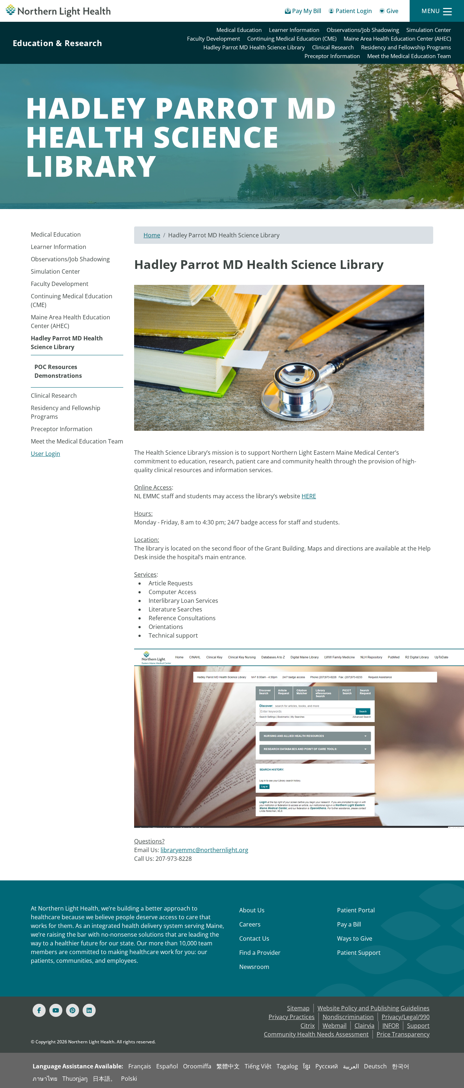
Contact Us (254, 938)
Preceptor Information (332, 56)
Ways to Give (354, 938)
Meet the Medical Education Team (409, 56)
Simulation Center (428, 29)
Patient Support (359, 953)
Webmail (335, 1026)
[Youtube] (55, 1010)
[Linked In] (89, 1010)
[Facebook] (39, 1010)
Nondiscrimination (348, 1017)
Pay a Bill (349, 924)
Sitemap (298, 1008)
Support (418, 1026)
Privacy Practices (292, 1017)
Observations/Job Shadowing (363, 29)
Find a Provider (260, 953)
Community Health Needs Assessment (316, 1034)
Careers (250, 924)
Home (152, 235)
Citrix (308, 1026)
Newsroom (254, 967)
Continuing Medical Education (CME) (291, 38)
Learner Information (294, 29)
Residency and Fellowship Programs (406, 47)
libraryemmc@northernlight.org (204, 850)
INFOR (390, 1026)
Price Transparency (403, 1034)
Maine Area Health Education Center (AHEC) (397, 38)
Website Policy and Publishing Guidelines (374, 1008)
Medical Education (239, 29)
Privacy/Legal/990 (406, 1017)
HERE (309, 496)
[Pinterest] (72, 1010)
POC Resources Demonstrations (58, 371)
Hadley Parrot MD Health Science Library (254, 47)
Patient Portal (356, 910)
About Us (252, 910)
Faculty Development (213, 38)
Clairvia (364, 1026)
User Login (45, 454)
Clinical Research (333, 47)
